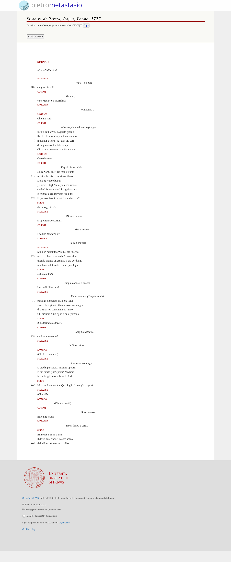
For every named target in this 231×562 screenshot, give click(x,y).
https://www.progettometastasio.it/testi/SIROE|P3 (59, 25)
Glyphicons (64, 522)
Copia (86, 25)
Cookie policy (29, 529)
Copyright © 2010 (30, 498)
